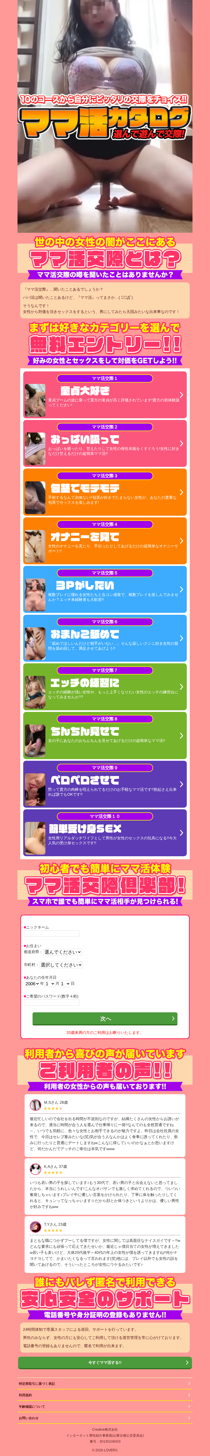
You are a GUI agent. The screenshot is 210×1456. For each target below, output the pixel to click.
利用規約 (25, 1395)
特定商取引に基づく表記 (37, 1384)
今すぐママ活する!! (105, 1362)
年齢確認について (32, 1407)
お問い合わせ (29, 1418)
